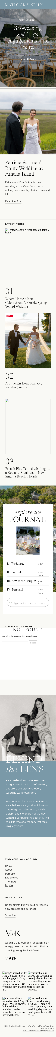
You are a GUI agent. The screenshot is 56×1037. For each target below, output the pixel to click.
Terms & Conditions (28, 1030)
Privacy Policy (39, 1030)
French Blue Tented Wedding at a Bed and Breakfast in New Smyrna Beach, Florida (27, 472)
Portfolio (10, 873)
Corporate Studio (49, 1030)
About (8, 869)
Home (8, 865)
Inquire (9, 885)
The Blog (10, 881)
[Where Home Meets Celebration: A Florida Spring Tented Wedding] (28, 255)
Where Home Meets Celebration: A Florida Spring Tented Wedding (26, 303)
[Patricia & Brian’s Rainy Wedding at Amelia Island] (28, 122)
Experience (11, 877)
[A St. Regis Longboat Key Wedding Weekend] (28, 340)
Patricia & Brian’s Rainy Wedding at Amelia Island (24, 168)
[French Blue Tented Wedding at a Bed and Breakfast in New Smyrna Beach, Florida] (28, 426)
